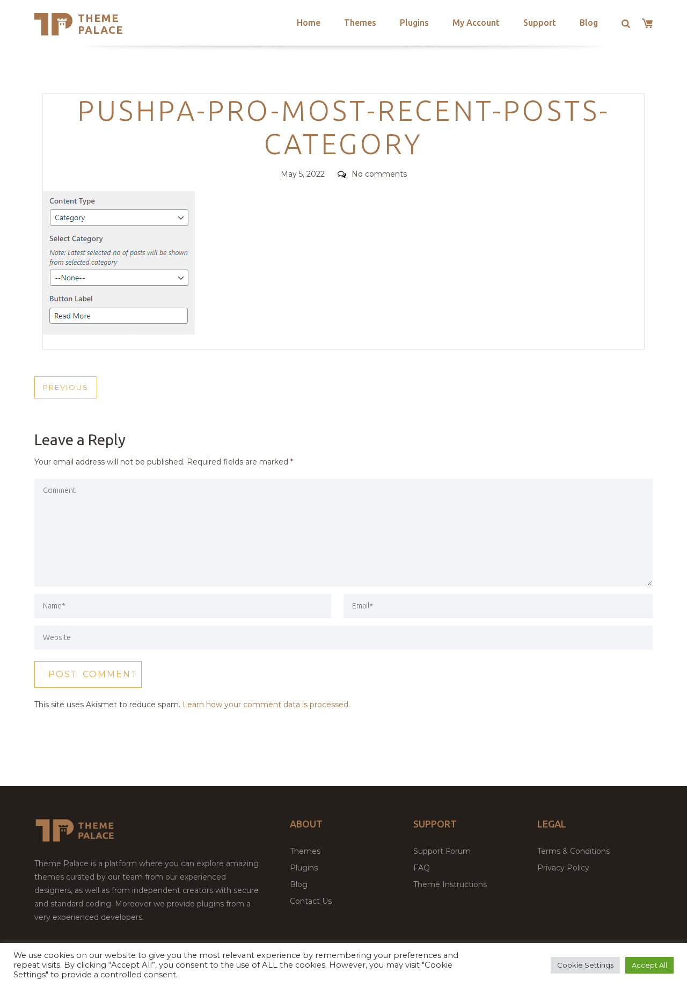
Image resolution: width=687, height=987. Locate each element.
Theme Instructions (450, 884)
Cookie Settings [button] (585, 965)
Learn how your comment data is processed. (266, 704)
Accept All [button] (649, 965)
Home (308, 22)
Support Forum (442, 851)
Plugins (414, 22)
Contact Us (311, 901)
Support (539, 22)
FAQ (421, 868)
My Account (476, 22)
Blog (589, 22)
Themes (360, 22)
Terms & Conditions (573, 851)
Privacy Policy (563, 868)
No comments (379, 174)
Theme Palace (100, 24)
